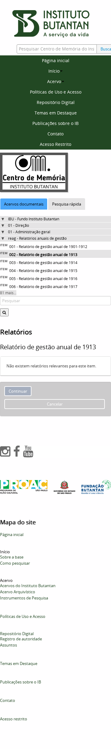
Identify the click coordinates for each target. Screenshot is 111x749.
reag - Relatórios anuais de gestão (37, 238)
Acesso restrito (13, 719)
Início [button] (54, 71)
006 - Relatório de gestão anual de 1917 (43, 286)
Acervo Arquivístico (17, 592)
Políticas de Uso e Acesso (55, 92)
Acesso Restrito (55, 144)
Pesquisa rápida (66, 204)
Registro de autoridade (21, 639)
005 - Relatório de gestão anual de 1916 (43, 278)
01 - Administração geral (29, 231)
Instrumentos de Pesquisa (24, 598)
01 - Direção (18, 225)
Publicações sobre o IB (55, 123)
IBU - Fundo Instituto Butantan (33, 219)
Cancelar (55, 404)
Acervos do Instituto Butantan (28, 585)
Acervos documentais (23, 204)
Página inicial (55, 60)
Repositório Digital (56, 102)
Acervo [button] (54, 81)
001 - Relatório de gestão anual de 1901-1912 (48, 246)
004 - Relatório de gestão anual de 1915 (43, 270)
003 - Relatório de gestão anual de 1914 (43, 262)
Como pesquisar (15, 563)
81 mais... (8, 292)
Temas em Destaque (56, 113)
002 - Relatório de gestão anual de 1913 (43, 254)
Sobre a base (11, 557)
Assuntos (8, 645)
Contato (55, 134)
